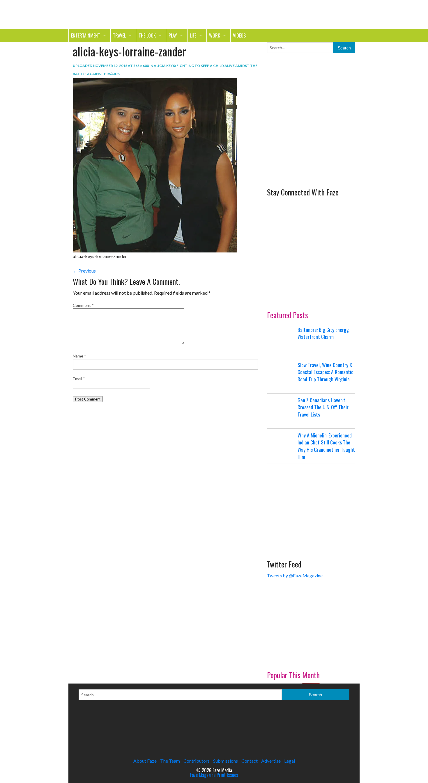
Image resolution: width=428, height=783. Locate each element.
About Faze (145, 761)
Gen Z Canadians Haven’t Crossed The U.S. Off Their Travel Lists (323, 407)
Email (79, 378)
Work (214, 35)
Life (193, 35)
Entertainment (85, 35)
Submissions (225, 761)
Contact (249, 761)
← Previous (84, 270)
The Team (170, 761)
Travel (119, 35)
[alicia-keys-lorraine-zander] (155, 164)
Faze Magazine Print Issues (214, 774)
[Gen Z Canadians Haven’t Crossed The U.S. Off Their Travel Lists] (281, 411)
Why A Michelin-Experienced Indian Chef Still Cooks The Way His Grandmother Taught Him (326, 445)
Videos (239, 35)
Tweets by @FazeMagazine (295, 575)
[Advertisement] (310, 139)
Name (79, 355)
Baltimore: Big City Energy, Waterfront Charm (323, 333)
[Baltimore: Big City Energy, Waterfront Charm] (281, 340)
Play (173, 35)
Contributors (196, 761)
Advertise (271, 761)
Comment (83, 305)
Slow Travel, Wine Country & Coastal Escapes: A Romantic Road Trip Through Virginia (325, 372)
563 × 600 (141, 65)
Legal (289, 761)
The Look (147, 35)
